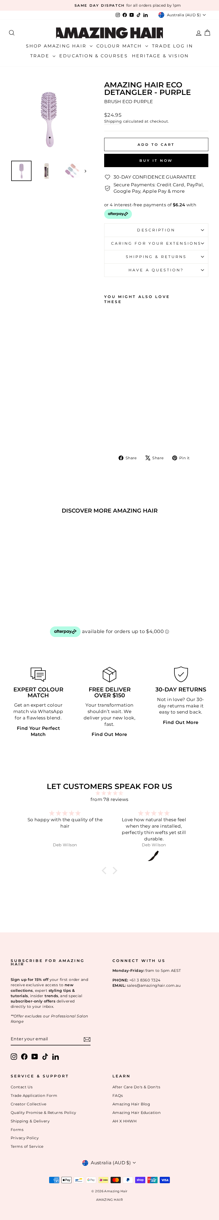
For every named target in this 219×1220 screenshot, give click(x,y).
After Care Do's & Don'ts (136, 1087)
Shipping (113, 121)
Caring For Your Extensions (156, 243)
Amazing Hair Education (136, 1112)
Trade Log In (172, 46)
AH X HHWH (124, 1121)
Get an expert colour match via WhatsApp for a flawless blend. (38, 711)
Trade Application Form (34, 1095)
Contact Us (22, 1087)
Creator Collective (28, 1104)
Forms (17, 1129)
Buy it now (156, 160)
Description (156, 230)
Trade (40, 55)
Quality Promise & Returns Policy (43, 1112)
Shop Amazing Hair (57, 46)
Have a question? (156, 270)
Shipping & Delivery (30, 1121)
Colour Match (120, 46)
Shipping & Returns (156, 257)
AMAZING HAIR (109, 1200)
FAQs (117, 1095)
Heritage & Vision (160, 55)
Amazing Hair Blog (131, 1104)
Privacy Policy (25, 1138)
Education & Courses (93, 55)
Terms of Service (27, 1146)
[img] (109, 793)
